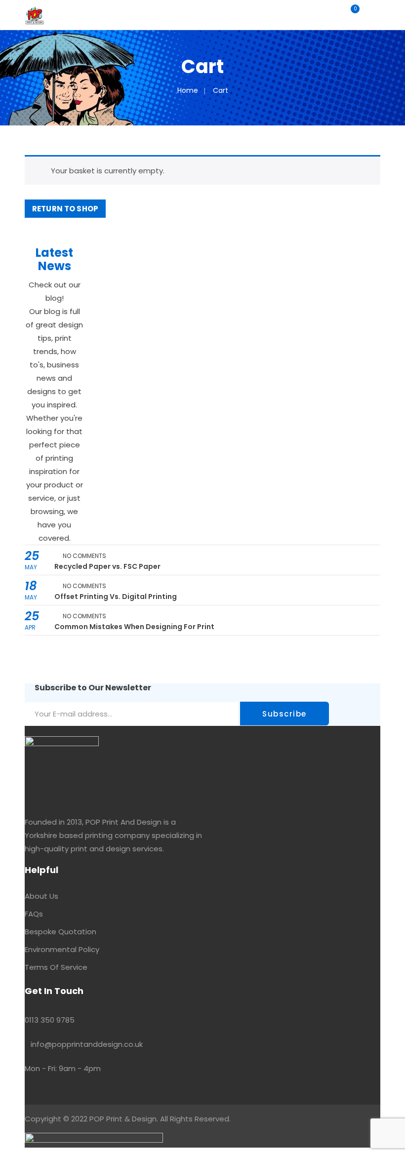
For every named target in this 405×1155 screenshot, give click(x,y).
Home (187, 90)
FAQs (34, 914)
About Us (41, 896)
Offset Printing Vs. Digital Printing (115, 596)
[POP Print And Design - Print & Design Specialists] (34, 14)
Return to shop (65, 208)
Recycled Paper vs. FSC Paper (107, 566)
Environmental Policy (62, 949)
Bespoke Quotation (60, 931)
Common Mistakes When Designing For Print (134, 627)
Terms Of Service (56, 967)
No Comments (84, 556)
